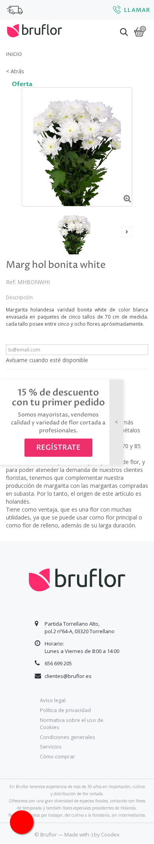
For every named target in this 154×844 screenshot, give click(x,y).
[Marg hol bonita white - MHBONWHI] (74, 232)
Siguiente (126, 231)
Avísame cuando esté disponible (47, 360)
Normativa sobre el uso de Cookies (71, 723)
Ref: (11, 282)
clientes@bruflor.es (68, 676)
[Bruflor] (34, 30)
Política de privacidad (65, 710)
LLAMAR (137, 10)
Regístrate (58, 448)
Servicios (51, 746)
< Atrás (15, 71)
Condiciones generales (67, 737)
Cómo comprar (57, 756)
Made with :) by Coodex (92, 834)
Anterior (27, 231)
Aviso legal (53, 700)
